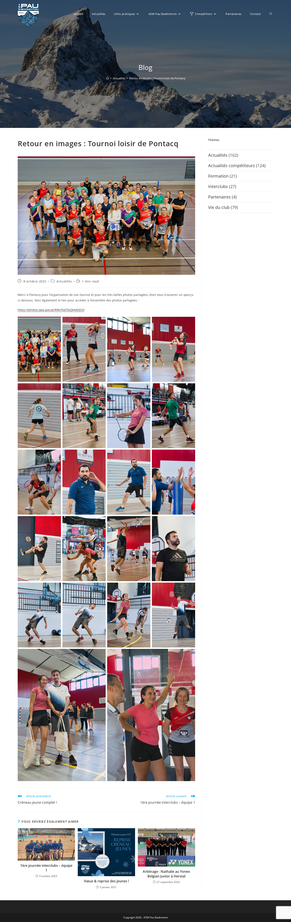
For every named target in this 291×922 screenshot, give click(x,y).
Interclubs (218, 186)
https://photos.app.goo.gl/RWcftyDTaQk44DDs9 (51, 310)
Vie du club (219, 207)
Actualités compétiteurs (231, 165)
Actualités (64, 281)
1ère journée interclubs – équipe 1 (46, 868)
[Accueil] (107, 78)
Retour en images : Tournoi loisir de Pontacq (157, 78)
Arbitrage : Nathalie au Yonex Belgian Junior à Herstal (166, 874)
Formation (218, 176)
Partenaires (219, 197)
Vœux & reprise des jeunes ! (106, 881)
